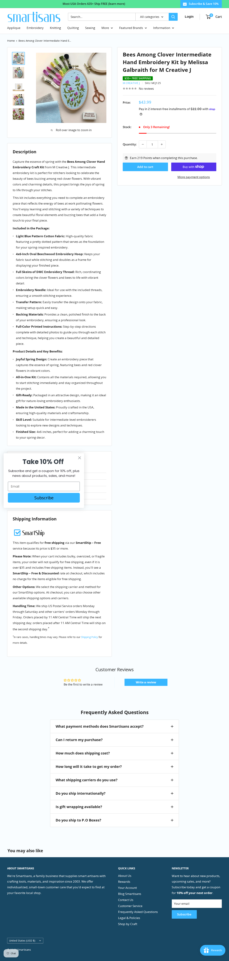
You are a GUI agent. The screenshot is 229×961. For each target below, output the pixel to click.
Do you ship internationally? (81, 793)
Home (11, 40)
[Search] (173, 17)
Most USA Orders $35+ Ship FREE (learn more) (94, 4)
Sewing (90, 28)
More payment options (193, 177)
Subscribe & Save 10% (204, 4)
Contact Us (125, 900)
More (105, 28)
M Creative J (131, 83)
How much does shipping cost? (83, 753)
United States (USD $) (22, 940)
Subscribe (184, 914)
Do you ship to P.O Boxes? (78, 820)
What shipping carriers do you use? (87, 780)
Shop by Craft (127, 924)
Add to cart (145, 167)
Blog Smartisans (129, 894)
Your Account (127, 888)
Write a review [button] (146, 682)
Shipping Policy (89, 637)
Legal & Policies (129, 918)
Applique (13, 28)
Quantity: (130, 144)
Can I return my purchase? (79, 739)
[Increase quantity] (161, 144)
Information (161, 28)
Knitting (55, 28)
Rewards (124, 882)
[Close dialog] (79, 458)
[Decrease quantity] (143, 144)
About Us (124, 876)
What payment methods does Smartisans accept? (100, 726)
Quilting (73, 28)
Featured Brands (131, 28)
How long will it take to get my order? (89, 766)
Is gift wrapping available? (79, 806)
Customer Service (130, 906)
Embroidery (35, 28)
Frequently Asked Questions (138, 912)
